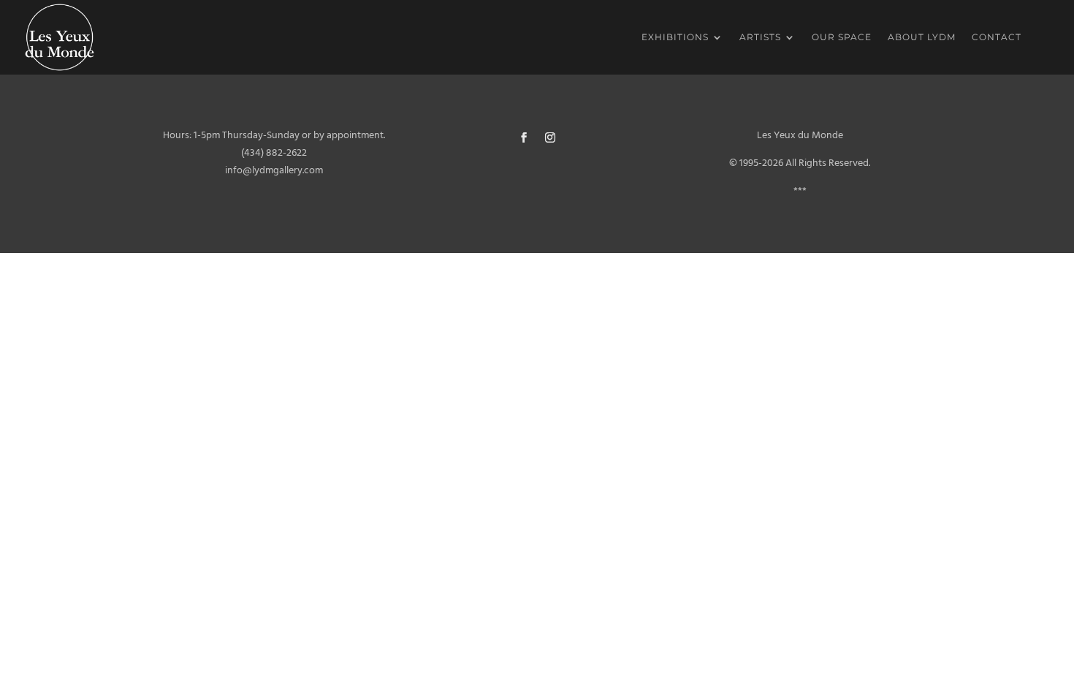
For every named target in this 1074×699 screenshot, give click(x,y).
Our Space (842, 37)
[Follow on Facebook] (524, 137)
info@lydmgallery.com (274, 170)
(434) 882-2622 (274, 153)
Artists (760, 37)
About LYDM (922, 37)
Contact (996, 37)
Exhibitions (675, 37)
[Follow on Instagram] (550, 137)
